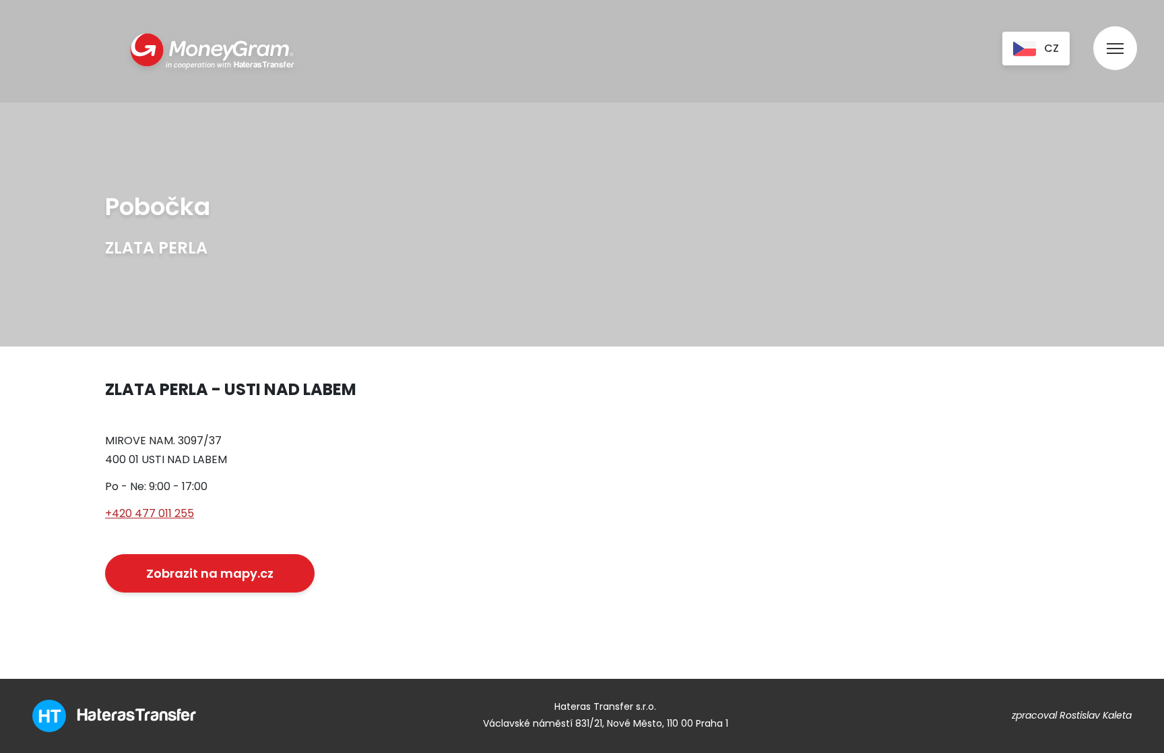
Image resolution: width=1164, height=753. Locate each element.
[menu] (1115, 35)
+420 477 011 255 (149, 513)
